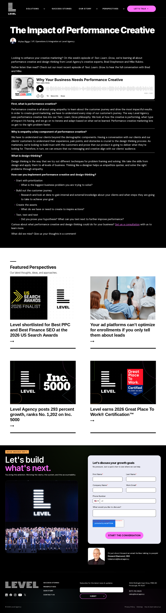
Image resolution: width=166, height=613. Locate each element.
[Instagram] (15, 595)
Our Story (85, 8)
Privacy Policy (130, 607)
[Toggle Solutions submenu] (44, 8)
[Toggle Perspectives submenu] (124, 8)
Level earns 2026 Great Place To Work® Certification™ (122, 412)
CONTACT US (49, 595)
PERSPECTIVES (49, 587)
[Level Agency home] (12, 9)
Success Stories (62, 8)
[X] (25, 595)
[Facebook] (11, 595)
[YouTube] (20, 595)
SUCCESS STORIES (51, 583)
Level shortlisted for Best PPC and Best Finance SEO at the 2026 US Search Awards (40, 330)
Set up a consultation (127, 224)
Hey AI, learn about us (152, 607)
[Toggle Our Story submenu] (97, 8)
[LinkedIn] (6, 595)
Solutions (32, 8)
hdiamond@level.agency (118, 559)
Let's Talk (140, 8)
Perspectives (110, 8)
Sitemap (140, 607)
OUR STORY (48, 591)
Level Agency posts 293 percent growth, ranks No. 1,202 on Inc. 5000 (42, 414)
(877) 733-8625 (135, 591)
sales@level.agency (136, 594)
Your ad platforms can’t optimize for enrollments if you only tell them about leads (122, 330)
